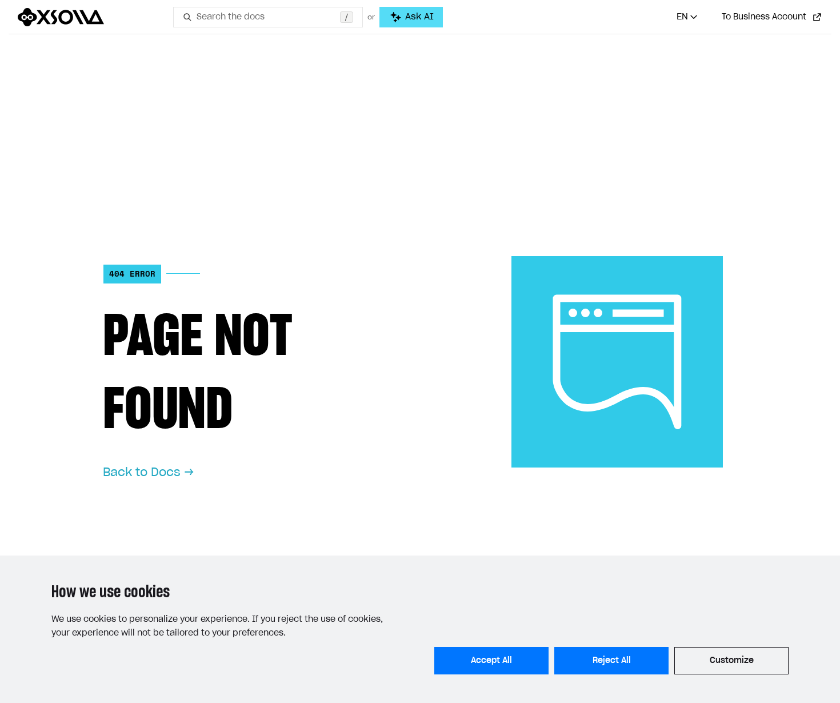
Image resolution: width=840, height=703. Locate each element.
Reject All (612, 661)
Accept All (491, 661)
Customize (732, 661)
